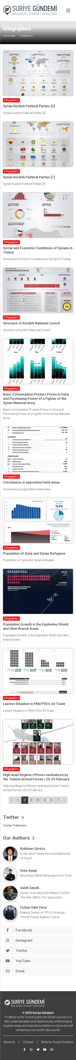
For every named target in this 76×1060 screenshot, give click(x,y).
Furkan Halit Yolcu (33, 907)
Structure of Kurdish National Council (31, 323)
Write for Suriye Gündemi (57, 1042)
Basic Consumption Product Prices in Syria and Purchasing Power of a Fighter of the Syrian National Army (36, 398)
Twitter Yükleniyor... (15, 825)
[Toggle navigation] (68, 10)
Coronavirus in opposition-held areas (31, 482)
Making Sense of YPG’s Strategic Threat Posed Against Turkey (42, 915)
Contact (28, 1042)
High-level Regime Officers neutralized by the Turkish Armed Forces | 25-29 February (36, 777)
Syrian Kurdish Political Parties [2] (29, 106)
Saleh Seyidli (29, 888)
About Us (9, 1042)
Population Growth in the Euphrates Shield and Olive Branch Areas (35, 626)
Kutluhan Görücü (32, 849)
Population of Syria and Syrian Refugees (34, 553)
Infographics (11, 100)
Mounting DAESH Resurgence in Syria (45, 875)
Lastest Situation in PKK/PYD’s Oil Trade (34, 704)
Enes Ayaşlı (28, 870)
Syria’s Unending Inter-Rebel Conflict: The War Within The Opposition (45, 895)
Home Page (9, 35)
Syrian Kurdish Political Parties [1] (29, 177)
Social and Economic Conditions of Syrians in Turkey (38, 250)
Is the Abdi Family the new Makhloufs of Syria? (45, 856)
